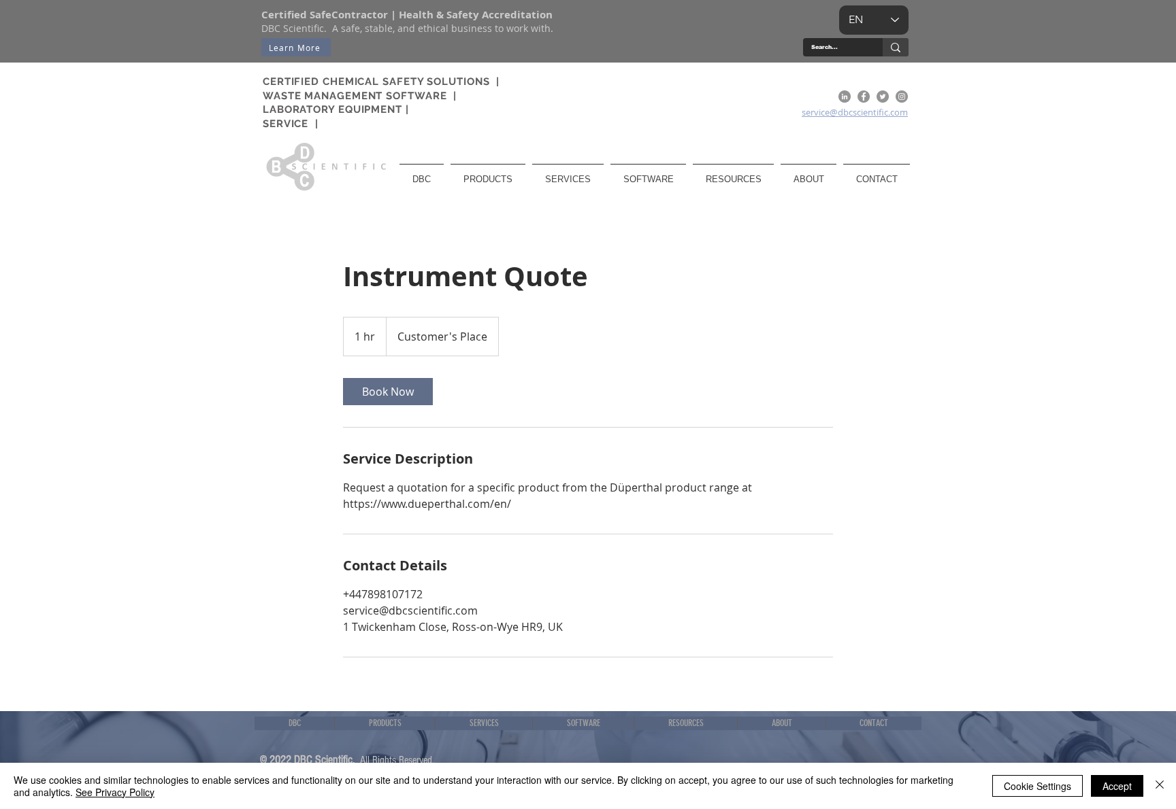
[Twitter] (883, 96)
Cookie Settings (1037, 786)
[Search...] (896, 47)
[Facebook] (864, 96)
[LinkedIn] (844, 96)
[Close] (1160, 786)
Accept (1117, 786)
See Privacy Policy (115, 792)
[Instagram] (902, 96)
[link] (388, 391)
